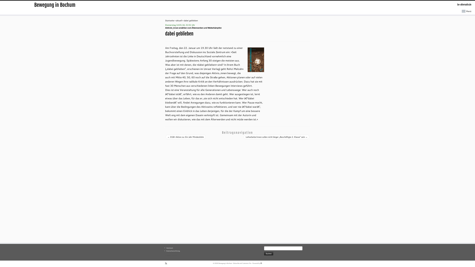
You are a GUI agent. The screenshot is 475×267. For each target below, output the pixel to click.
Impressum (169, 248)
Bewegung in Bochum (54, 5)
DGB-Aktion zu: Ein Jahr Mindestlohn (186, 136)
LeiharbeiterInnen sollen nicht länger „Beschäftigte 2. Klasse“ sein (276, 136)
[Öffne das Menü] (463, 11)
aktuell (179, 20)
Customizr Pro (246, 263)
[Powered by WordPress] (261, 263)
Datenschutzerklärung (173, 251)
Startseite (169, 20)
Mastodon (168, 255)
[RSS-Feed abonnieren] (167, 263)
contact (174, 255)
